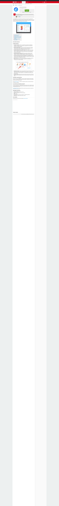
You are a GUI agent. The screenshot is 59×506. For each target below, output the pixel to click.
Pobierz (27, 10)
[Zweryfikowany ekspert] (19, 16)
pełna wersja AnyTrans (16, 88)
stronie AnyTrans (17, 81)
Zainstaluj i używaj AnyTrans (17, 36)
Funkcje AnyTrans (16, 35)
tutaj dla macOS (25, 98)
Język (45, 0)
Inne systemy (15, 39)
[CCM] (15, 2)
